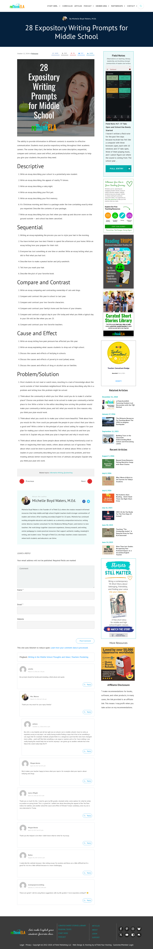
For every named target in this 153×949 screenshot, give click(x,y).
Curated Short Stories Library (72, 925)
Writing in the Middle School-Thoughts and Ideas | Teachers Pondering (58, 657)
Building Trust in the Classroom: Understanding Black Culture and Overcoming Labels (125, 440)
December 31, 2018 (110, 397)
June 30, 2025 (107, 525)
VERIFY (118, 381)
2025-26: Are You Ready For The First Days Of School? (124, 514)
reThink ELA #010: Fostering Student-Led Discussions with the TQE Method (125, 404)
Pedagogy (34, 54)
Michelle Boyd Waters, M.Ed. (84, 18)
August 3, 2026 (108, 456)
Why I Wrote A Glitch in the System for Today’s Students (124, 479)
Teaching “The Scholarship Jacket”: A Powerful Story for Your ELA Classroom (124, 532)
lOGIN (94, 933)
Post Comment (85, 641)
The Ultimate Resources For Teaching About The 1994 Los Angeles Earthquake (125, 421)
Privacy (28, 945)
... (116, 161)
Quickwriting (68, 473)
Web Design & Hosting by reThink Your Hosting (92, 945)
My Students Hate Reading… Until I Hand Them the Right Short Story (124, 498)
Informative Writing (56, 473)
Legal (22, 945)
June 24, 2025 (107, 542)
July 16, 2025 (107, 508)
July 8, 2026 (107, 473)
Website (20, 619)
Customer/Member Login (123, 945)
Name (20, 590)
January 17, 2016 (109, 414)
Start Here (63, 933)
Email (20, 604)
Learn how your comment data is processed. (69, 647)
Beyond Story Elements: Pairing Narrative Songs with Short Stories (124, 462)
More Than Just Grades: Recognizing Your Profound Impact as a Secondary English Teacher (124, 550)
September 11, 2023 (110, 431)
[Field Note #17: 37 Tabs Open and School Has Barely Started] (118, 93)
